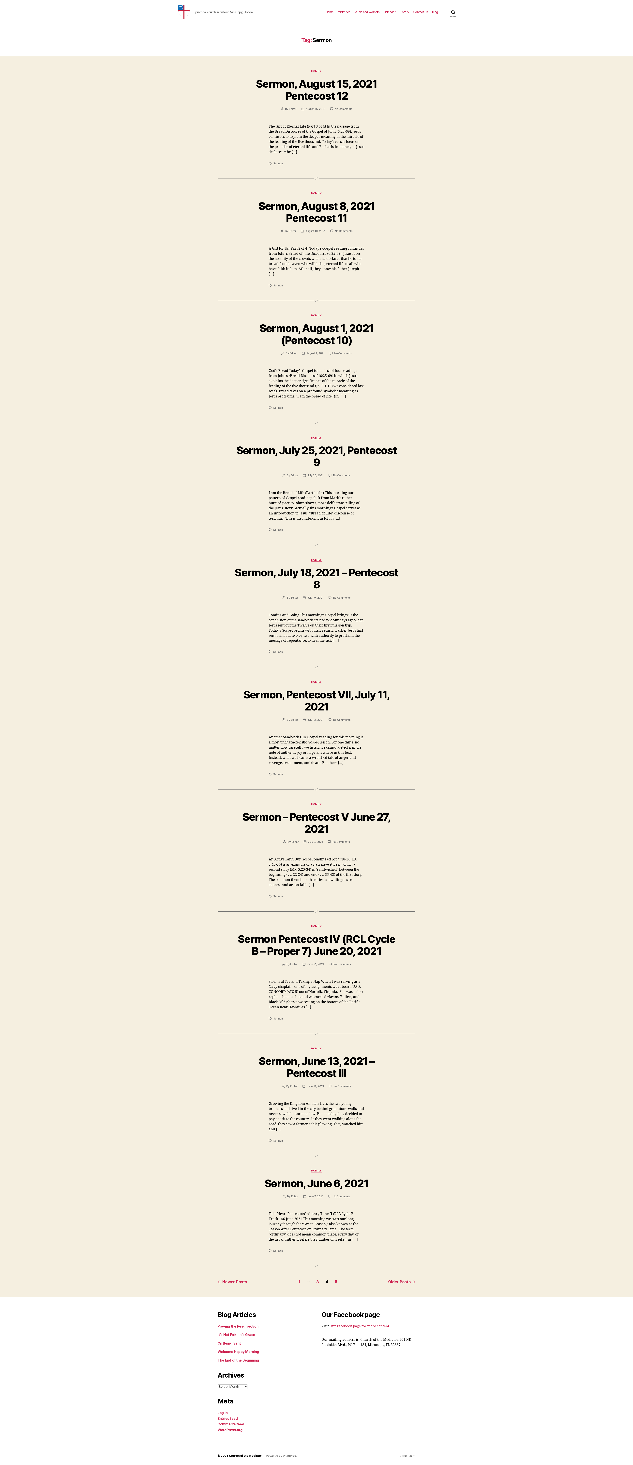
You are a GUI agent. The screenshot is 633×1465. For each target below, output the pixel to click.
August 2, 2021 (315, 353)
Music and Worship (367, 12)
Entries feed (228, 1418)
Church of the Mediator (245, 1455)
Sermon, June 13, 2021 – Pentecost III (316, 1067)
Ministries (344, 12)
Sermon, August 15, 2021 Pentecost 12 (316, 89)
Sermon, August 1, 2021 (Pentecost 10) (316, 334)
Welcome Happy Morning (238, 1352)
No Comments (343, 109)
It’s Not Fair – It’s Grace (236, 1335)
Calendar (389, 12)
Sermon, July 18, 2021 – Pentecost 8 (316, 578)
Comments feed (231, 1424)
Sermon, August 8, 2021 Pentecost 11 (316, 212)
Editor (292, 109)
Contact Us (420, 12)
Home (330, 12)
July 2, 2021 (315, 841)
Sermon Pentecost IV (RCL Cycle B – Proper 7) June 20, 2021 (316, 945)
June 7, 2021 (315, 1196)
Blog (435, 12)
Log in (222, 1413)
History (404, 12)
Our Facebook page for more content (359, 1326)
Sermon (278, 163)
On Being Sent (229, 1343)
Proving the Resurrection (238, 1326)
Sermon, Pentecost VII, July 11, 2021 (316, 700)
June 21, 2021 (315, 964)
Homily (316, 71)
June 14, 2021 (315, 1086)
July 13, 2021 (315, 719)
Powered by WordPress (281, 1455)
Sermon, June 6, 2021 (316, 1183)
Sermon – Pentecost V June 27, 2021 (316, 822)
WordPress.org (230, 1430)
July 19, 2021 (315, 597)
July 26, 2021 (315, 475)
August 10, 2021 (315, 231)
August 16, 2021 (315, 109)
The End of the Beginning (238, 1360)
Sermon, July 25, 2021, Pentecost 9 (316, 456)
